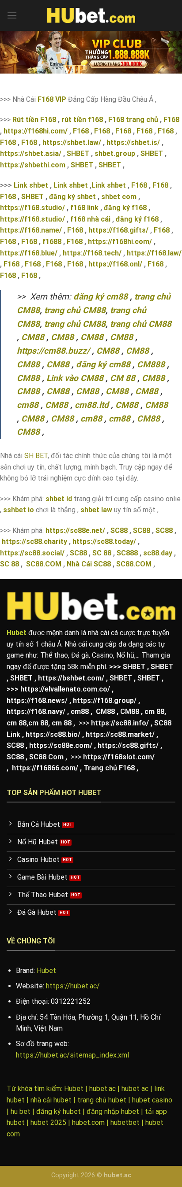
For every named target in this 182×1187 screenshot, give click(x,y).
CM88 (32, 337)
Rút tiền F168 (34, 119)
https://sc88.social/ (32, 553)
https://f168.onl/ (115, 264)
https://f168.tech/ (92, 253)
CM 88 (122, 378)
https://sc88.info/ (120, 723)
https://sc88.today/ (104, 541)
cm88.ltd (92, 405)
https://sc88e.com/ (60, 745)
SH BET (36, 455)
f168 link (84, 207)
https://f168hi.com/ (36, 131)
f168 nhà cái (90, 219)
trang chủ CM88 (75, 310)
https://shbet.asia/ (30, 153)
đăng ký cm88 (100, 297)
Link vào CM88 (74, 378)
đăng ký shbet (72, 196)
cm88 (27, 405)
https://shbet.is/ (134, 142)
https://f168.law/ (154, 253)
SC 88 (101, 553)
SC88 (119, 530)
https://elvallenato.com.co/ (65, 689)
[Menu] (12, 15)
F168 (170, 119)
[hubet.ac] (91, 15)
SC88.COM (43, 564)
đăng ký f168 (125, 207)
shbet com (118, 196)
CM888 (151, 364)
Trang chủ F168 (109, 768)
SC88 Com (46, 757)
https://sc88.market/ (120, 734)
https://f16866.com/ (45, 768)
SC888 (127, 553)
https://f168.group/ (104, 700)
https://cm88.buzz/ (53, 351)
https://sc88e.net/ (75, 530)
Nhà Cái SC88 (89, 564)
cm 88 (154, 711)
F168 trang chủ (133, 119)
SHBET (78, 153)
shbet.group (115, 153)
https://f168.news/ (37, 700)
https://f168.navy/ (36, 711)
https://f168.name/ (31, 230)
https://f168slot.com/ (119, 757)
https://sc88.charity (34, 541)
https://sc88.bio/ (53, 734)
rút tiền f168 (82, 119)
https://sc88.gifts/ (128, 745)
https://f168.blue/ (28, 253)
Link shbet (31, 185)
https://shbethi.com (32, 165)
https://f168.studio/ (32, 207)
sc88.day (157, 553)
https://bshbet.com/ (71, 678)
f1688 (51, 241)
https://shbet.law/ (71, 142)
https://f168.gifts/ (118, 230)
